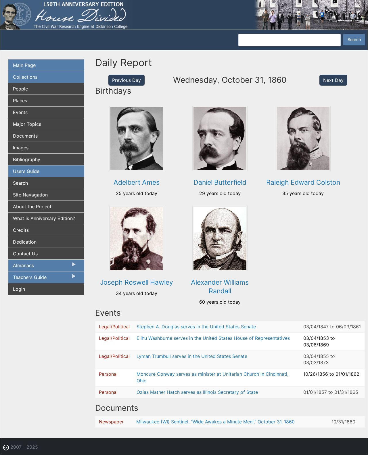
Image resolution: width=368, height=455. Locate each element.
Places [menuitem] (20, 100)
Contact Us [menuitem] (25, 254)
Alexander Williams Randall (220, 286)
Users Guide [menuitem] (26, 171)
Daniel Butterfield (219, 182)
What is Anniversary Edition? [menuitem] (44, 218)
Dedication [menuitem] (25, 242)
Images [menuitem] (20, 148)
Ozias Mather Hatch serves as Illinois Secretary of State (197, 392)
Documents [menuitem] (25, 136)
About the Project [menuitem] (32, 206)
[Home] (184, 14)
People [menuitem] (20, 89)
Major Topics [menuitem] (27, 124)
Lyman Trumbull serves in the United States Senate (192, 356)
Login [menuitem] (19, 289)
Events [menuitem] (20, 112)
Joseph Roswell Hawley (136, 282)
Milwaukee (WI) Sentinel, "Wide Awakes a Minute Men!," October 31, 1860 (215, 422)
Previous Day (126, 80)
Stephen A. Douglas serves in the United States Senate (196, 326)
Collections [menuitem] (25, 77)
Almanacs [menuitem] (21, 267)
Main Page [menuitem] (24, 65)
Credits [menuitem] (21, 230)
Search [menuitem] (20, 183)
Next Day (333, 80)
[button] (136, 169)
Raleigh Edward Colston (303, 182)
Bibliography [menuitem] (26, 159)
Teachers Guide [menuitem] (27, 278)
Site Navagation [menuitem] (30, 195)
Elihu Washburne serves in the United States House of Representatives (213, 338)
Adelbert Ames (137, 182)
